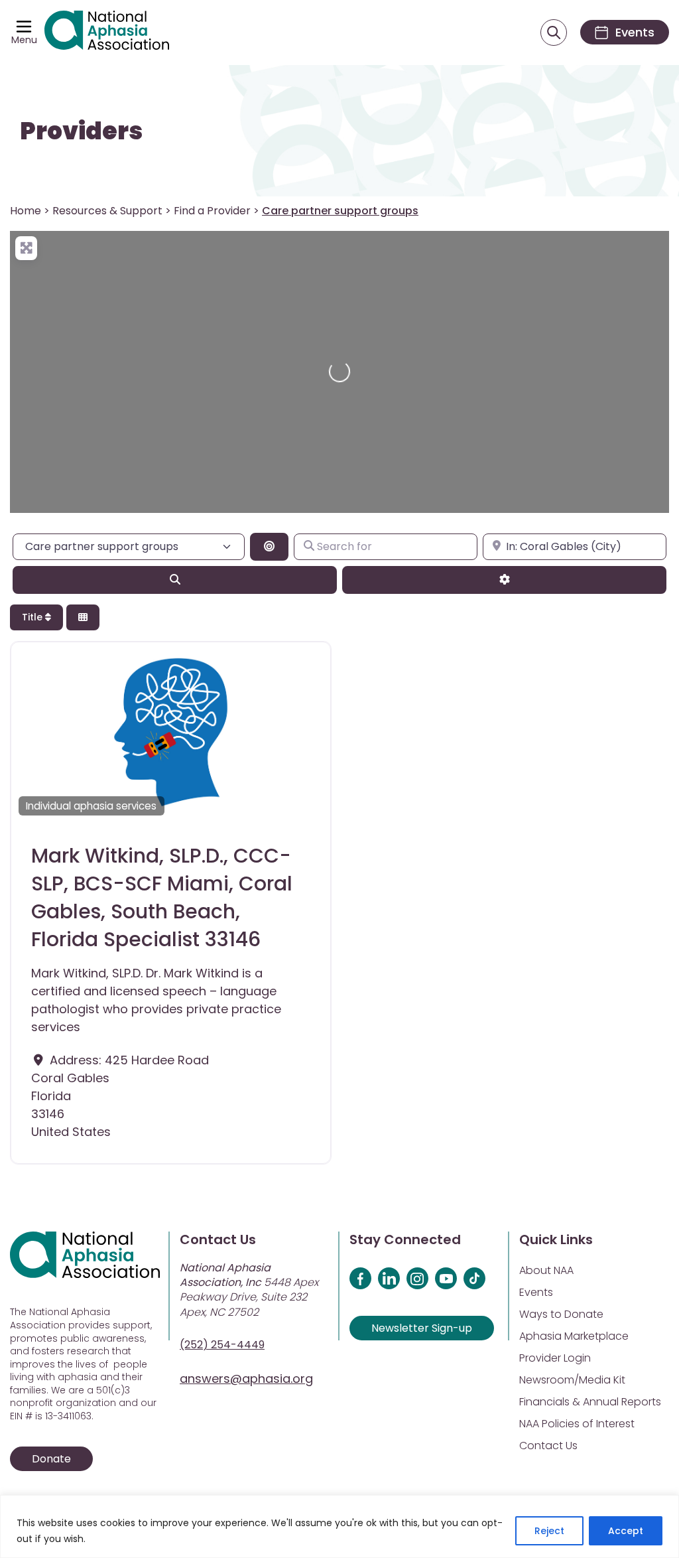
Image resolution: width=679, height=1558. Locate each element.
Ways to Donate (561, 1314)
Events (536, 1292)
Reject (549, 1530)
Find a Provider (212, 210)
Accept (625, 1530)
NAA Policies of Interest (577, 1423)
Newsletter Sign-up (421, 1328)
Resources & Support (107, 210)
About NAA (546, 1270)
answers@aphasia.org (246, 1378)
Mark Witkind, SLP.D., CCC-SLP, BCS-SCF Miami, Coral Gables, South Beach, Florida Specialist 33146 (161, 897)
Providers (81, 131)
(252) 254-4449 (222, 1344)
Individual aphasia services (91, 806)
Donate (51, 1458)
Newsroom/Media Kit (572, 1379)
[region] (339, 1526)
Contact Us (548, 1445)
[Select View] (82, 617)
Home (25, 210)
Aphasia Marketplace (574, 1336)
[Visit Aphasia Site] (106, 32)
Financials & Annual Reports (590, 1401)
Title (33, 617)
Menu (24, 39)
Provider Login (555, 1358)
